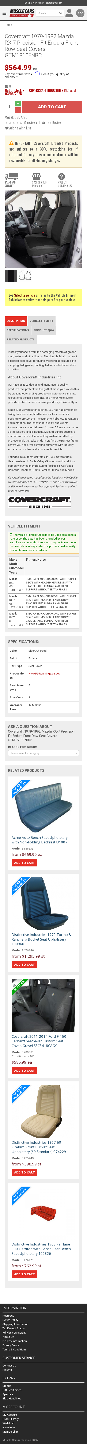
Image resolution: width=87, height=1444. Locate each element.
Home (8, 24)
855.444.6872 (35, 2)
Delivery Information (15, 1341)
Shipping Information (15, 1324)
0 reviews (30, 122)
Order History (11, 1419)
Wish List (8, 1423)
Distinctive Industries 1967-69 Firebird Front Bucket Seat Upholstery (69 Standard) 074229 (39, 1147)
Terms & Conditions (14, 1349)
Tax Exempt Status (14, 1328)
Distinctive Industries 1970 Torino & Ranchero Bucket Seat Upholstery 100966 (41, 939)
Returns (7, 1369)
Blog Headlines (12, 1398)
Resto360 (8, 1315)
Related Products (21, 339)
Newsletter (9, 1427)
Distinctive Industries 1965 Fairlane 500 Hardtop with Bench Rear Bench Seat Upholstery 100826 (41, 1249)
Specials (8, 1394)
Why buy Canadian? (14, 1332)
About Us (8, 1336)
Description (16, 321)
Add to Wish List (19, 128)
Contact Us (55, 2)
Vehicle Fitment (41, 321)
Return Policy (10, 1320)
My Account (10, 1414)
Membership (10, 1431)
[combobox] (43, 753)
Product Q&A (44, 330)
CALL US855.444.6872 (65, 184)
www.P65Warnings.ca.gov (44, 673)
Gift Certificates (12, 1390)
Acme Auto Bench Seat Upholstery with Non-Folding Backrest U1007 (40, 839)
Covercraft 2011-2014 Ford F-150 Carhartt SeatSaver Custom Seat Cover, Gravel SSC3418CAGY (39, 1041)
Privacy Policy (11, 1345)
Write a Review (51, 122)
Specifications (18, 330)
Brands (7, 1385)
